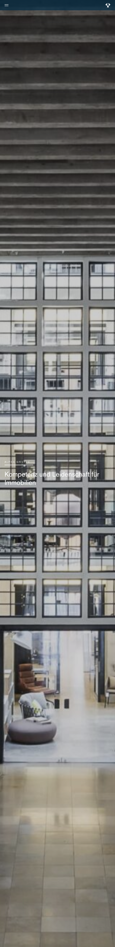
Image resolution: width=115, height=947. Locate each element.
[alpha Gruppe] (107, 5)
